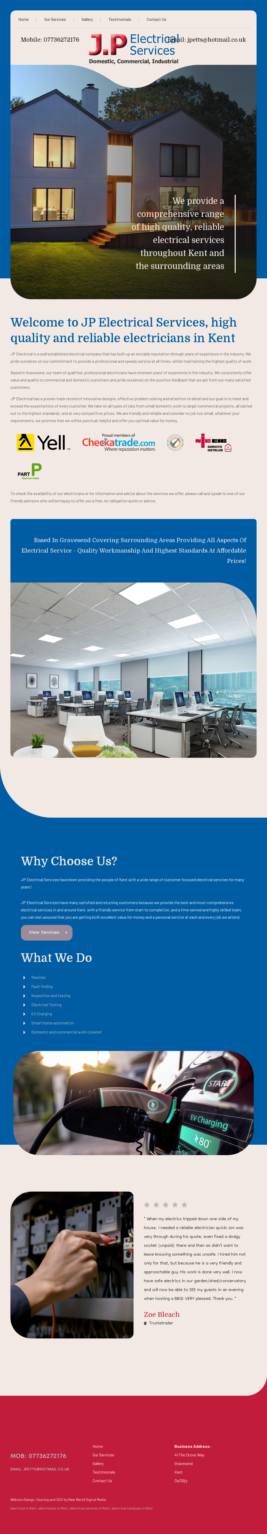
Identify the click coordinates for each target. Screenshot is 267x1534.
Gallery (87, 19)
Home (23, 19)
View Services (44, 932)
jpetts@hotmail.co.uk (216, 39)
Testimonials (119, 19)
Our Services (55, 19)
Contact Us (156, 19)
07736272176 (61, 39)
